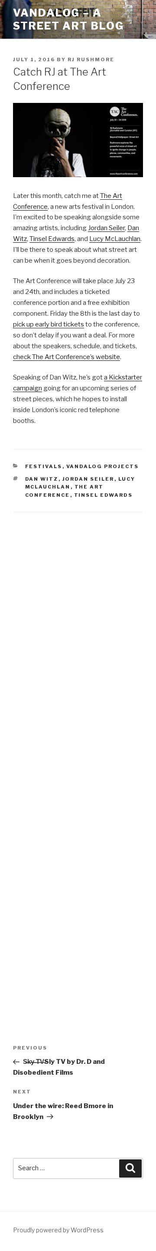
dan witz (41, 479)
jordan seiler (88, 479)
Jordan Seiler (106, 228)
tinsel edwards (103, 495)
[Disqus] (78, 634)
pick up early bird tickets (48, 324)
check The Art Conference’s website (66, 357)
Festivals (43, 466)
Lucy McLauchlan (114, 239)
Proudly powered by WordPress (58, 1230)
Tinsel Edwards (52, 239)
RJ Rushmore (91, 59)
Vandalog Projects (102, 466)
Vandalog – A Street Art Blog (68, 19)
